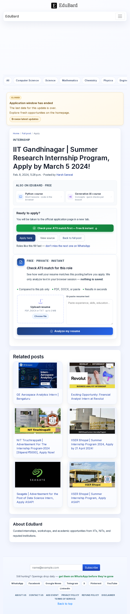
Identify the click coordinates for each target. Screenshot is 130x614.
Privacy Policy (70, 595)
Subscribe (91, 567)
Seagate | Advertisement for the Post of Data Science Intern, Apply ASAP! (37, 498)
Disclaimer (108, 595)
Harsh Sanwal (64, 174)
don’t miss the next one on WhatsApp (68, 246)
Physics (108, 80)
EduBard (12, 16)
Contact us (36, 595)
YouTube (112, 583)
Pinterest (96, 583)
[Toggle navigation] (120, 16)
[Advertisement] (65, 46)
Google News (53, 583)
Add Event (52, 595)
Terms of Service (65, 599)
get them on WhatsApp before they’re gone (86, 576)
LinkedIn (65, 588)
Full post (26, 133)
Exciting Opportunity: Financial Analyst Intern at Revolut (90, 396)
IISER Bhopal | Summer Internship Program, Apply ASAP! (88, 498)
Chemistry (91, 80)
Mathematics (70, 80)
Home (16, 133)
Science (50, 80)
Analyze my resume (67, 331)
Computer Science (27, 80)
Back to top (65, 603)
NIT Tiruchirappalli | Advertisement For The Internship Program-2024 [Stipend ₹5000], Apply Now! (36, 446)
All (7, 80)
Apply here (26, 238)
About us (20, 595)
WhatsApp (17, 583)
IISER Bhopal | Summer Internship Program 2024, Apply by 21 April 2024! (92, 444)
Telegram (72, 583)
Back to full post (72, 238)
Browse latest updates (25, 119)
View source (47, 238)
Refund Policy (90, 595)
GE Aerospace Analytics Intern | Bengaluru (37, 396)
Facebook (34, 583)
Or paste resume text (78, 296)
